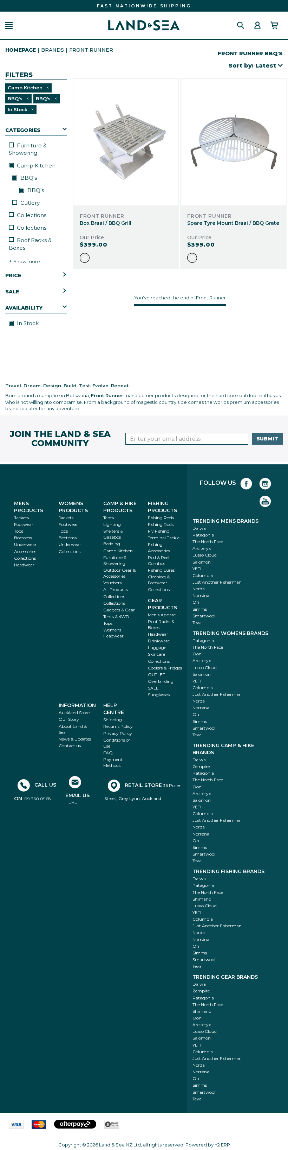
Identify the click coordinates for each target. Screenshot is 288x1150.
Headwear (24, 564)
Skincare (156, 654)
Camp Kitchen (35, 165)
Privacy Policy (117, 733)
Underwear (25, 544)
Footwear (23, 524)
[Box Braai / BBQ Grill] (125, 142)
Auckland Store (74, 712)
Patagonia (203, 535)
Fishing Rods (161, 524)
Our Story (69, 719)
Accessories (25, 551)
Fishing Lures (161, 570)
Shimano (201, 899)
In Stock (27, 323)
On (195, 602)
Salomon (201, 562)
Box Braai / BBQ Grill (105, 223)
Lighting (112, 524)
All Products (115, 589)
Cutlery (30, 202)
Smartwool (203, 615)
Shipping (112, 719)
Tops (18, 531)
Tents (108, 517)
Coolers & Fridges (165, 668)
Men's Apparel (162, 614)
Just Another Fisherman (217, 582)
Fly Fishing (159, 531)
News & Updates (75, 739)
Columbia (202, 575)
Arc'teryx (201, 548)
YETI (196, 568)
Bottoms (23, 537)
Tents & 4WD (116, 616)
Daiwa (199, 528)
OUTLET (156, 674)
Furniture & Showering (28, 149)
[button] (9, 25)
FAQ (108, 752)
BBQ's (28, 177)
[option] (85, 258)
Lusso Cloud (204, 555)
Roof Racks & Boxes (30, 244)
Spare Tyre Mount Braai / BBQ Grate (233, 223)
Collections (31, 215)
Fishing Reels (161, 517)
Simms (199, 609)
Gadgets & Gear (119, 609)
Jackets (21, 517)
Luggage (157, 647)
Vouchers (112, 582)
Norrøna (200, 595)
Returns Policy (118, 726)
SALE (153, 688)
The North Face (207, 541)
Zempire (201, 766)
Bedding (111, 543)
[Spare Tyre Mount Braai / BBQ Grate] (233, 142)
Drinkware (159, 640)
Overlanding (161, 681)
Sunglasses (159, 694)
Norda (198, 588)
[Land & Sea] (143, 25)
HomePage (20, 50)
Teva (197, 622)
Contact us (70, 745)
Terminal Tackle (163, 537)
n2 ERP (222, 1145)
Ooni (197, 653)
